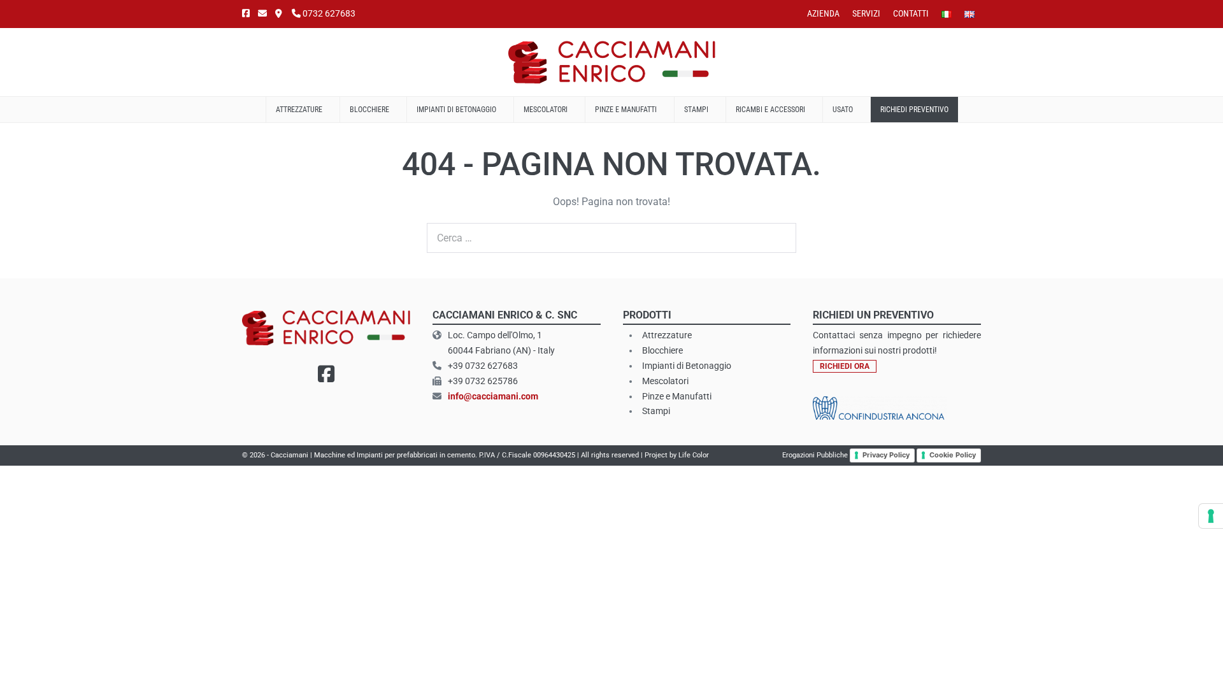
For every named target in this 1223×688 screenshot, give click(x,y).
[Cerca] (779, 238)
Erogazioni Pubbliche (815, 455)
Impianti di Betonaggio (686, 366)
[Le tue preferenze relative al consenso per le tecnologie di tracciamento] (1211, 516)
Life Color (693, 455)
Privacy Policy (886, 454)
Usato (844, 109)
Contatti (911, 13)
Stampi (697, 109)
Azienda (823, 13)
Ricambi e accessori (771, 109)
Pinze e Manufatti (627, 109)
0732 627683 (328, 13)
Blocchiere (370, 109)
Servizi (866, 13)
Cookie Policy (952, 454)
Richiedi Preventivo (914, 109)
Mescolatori (546, 109)
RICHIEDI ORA (844, 366)
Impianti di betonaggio (457, 109)
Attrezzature (300, 109)
